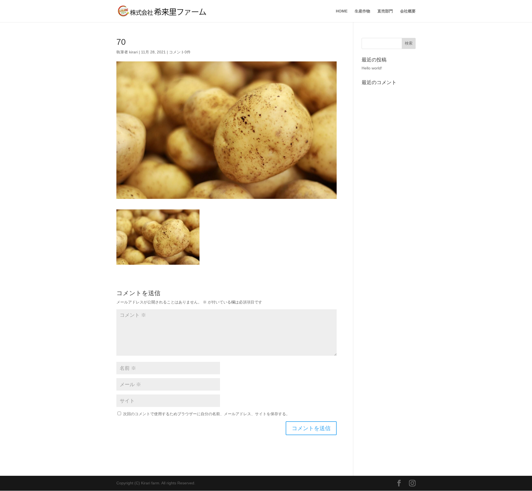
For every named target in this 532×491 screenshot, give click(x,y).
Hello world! (372, 68)
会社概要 (408, 11)
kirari (133, 52)
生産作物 (362, 11)
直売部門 (385, 11)
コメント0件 (180, 52)
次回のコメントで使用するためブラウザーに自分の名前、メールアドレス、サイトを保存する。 (206, 414)
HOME (341, 11)
